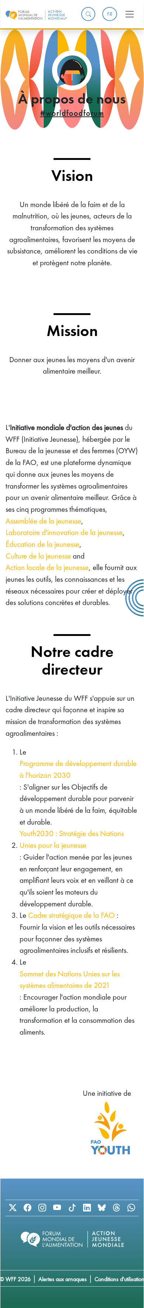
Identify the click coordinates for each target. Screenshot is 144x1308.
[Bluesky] (101, 1208)
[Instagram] (42, 1208)
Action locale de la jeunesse (47, 567)
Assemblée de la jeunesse (43, 521)
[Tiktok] (72, 1208)
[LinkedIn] (86, 1208)
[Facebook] (27, 1208)
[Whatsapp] (131, 1208)
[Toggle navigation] (129, 14)
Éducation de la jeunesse (42, 544)
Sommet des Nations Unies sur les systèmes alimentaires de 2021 (70, 979)
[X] (12, 1208)
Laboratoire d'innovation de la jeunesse (64, 532)
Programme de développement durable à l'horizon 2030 (78, 769)
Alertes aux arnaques (62, 1279)
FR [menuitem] (110, 14)
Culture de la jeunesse (38, 556)
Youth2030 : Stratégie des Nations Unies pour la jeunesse (72, 839)
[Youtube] (57, 1208)
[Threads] (116, 1208)
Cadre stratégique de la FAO (71, 915)
